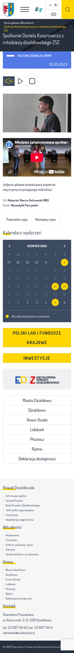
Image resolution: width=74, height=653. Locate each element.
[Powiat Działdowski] (8, 9)
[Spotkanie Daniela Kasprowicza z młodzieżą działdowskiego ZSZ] (37, 113)
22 (55, 286)
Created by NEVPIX (60, 647)
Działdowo (37, 410)
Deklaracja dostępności (37, 458)
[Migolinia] (39, 9)
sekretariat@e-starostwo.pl (19, 632)
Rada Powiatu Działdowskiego (23, 505)
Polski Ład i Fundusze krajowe (37, 337)
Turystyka (11, 540)
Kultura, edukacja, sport (35, 55)
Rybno (37, 449)
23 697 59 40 (17, 627)
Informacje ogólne (16, 496)
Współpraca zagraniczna (19, 519)
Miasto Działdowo (37, 400)
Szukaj (67, 9)
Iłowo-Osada (37, 419)
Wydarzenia (12, 535)
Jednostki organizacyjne (20, 510)
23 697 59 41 (43, 627)
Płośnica (37, 439)
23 (64, 286)
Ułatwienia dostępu (53, 14)
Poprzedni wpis (17, 219)
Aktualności (27, 22)
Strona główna (11, 22)
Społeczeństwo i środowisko (22, 554)
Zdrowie (10, 549)
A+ (56, 4)
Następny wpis (45, 219)
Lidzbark (37, 429)
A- (51, 5)
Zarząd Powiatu (14, 500)
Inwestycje (37, 358)
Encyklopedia (37, 379)
